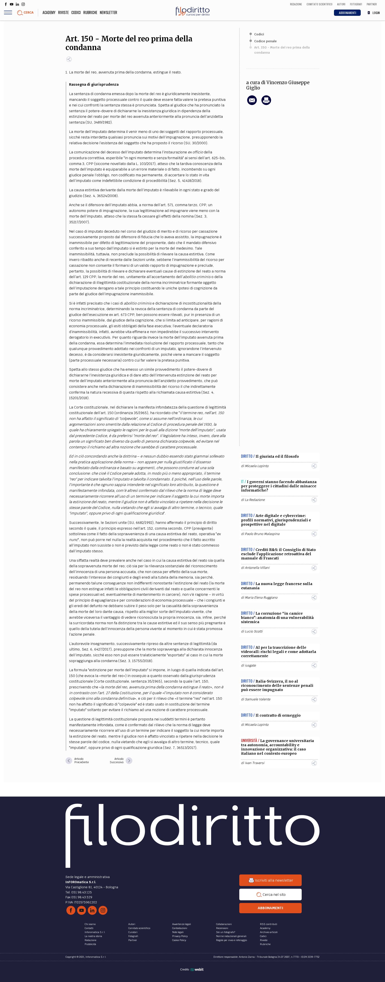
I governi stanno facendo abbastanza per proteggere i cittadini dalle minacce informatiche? (279, 486)
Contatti (89, 928)
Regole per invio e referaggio (231, 940)
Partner (132, 940)
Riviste (63, 12)
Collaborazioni (224, 924)
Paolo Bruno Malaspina (262, 534)
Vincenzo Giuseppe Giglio (277, 85)
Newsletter (108, 12)
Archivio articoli (269, 932)
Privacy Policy (180, 936)
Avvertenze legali (181, 924)
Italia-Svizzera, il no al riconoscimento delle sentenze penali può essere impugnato (277, 685)
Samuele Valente (257, 699)
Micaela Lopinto (256, 466)
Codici (76, 12)
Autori (131, 924)
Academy (49, 12)
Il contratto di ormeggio (278, 715)
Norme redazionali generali (231, 936)
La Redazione (255, 500)
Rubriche (90, 12)
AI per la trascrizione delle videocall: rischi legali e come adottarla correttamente (278, 651)
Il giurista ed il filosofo (277, 456)
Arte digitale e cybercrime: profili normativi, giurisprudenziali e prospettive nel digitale (276, 519)
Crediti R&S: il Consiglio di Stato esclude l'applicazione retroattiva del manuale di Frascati (278, 553)
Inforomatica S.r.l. (95, 932)
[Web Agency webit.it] (197, 969)
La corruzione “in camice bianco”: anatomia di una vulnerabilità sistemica (277, 617)
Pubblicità (90, 944)
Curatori (132, 932)
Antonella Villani (257, 568)
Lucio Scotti (253, 631)
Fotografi (133, 936)
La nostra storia (93, 936)
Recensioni (222, 928)
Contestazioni (179, 928)
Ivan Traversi (254, 763)
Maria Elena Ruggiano (261, 598)
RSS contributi (268, 924)
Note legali (178, 932)
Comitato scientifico (139, 928)
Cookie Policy (179, 940)
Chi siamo (90, 924)
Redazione (90, 940)
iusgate (250, 665)
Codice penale (265, 41)
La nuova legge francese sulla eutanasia (276, 585)
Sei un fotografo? (225, 932)
